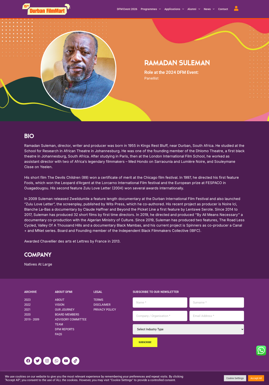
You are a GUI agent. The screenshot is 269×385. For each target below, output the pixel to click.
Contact (223, 9)
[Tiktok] (75, 361)
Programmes (149, 9)
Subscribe (145, 342)
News (207, 9)
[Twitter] (38, 361)
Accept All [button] (256, 378)
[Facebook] (28, 361)
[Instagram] (47, 361)
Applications (172, 9)
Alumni (191, 9)
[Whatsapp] (56, 361)
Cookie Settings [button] (235, 378)
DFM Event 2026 (127, 9)
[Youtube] (66, 361)
